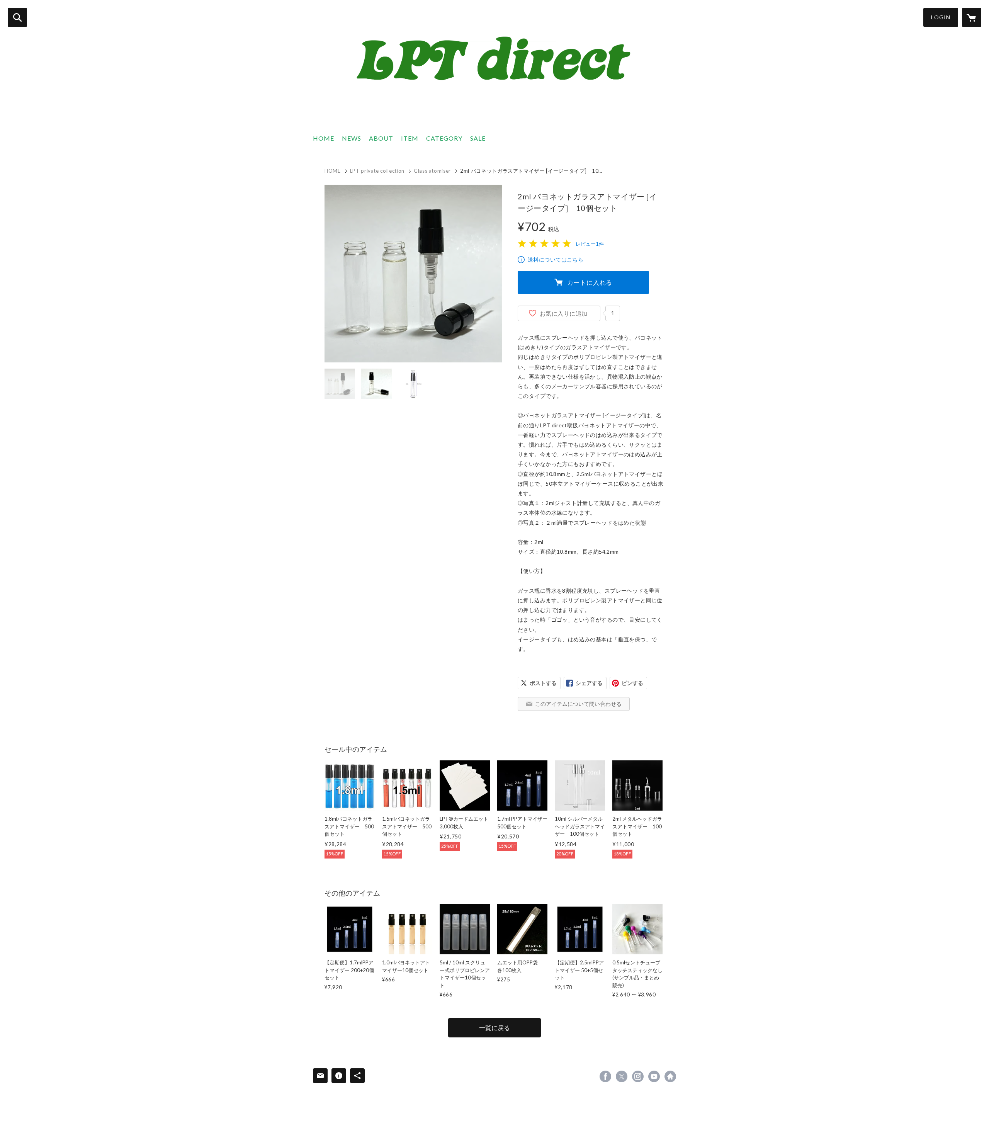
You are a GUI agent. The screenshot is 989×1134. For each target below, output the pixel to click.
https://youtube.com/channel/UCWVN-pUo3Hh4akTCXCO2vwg (654, 1076)
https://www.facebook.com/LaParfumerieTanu (605, 1076)
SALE (478, 138)
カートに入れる (590, 282)
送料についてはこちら (555, 259)
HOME (323, 138)
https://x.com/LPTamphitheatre (621, 1076)
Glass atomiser (432, 171)
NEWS (351, 138)
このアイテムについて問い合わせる (578, 703)
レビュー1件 (590, 244)
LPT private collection (377, 171)
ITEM (409, 138)
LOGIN (940, 17)
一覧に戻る (494, 1027)
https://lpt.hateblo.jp (670, 1076)
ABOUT (381, 138)
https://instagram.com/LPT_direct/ (638, 1076)
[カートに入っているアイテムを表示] (971, 17)
